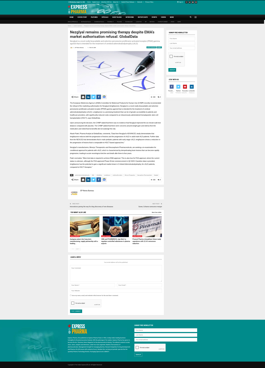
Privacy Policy (149, 2)
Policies (119, 21)
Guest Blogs (117, 17)
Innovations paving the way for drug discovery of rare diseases (91, 207)
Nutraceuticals (86, 21)
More (172, 17)
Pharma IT (110, 21)
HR (145, 21)
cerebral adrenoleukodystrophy (82, 175)
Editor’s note (143, 17)
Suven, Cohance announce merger (150, 207)
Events (154, 17)
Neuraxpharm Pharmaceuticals (144, 175)
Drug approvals (73, 21)
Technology (129, 21)
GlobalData (99, 175)
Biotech (152, 21)
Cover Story (82, 17)
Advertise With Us (106, 2)
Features (94, 17)
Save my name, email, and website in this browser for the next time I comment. (95, 295)
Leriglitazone (107, 175)
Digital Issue (96, 2)
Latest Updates (151, 47)
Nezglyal (156, 175)
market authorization (117, 175)
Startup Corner (162, 21)
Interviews (130, 17)
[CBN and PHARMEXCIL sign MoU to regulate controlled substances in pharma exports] (116, 226)
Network (139, 2)
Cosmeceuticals (99, 21)
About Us (115, 2)
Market (159, 47)
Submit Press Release (127, 2)
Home (89, 2)
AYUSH (172, 21)
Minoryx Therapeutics (130, 175)
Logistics (139, 21)
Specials (105, 17)
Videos (163, 17)
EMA (93, 175)
